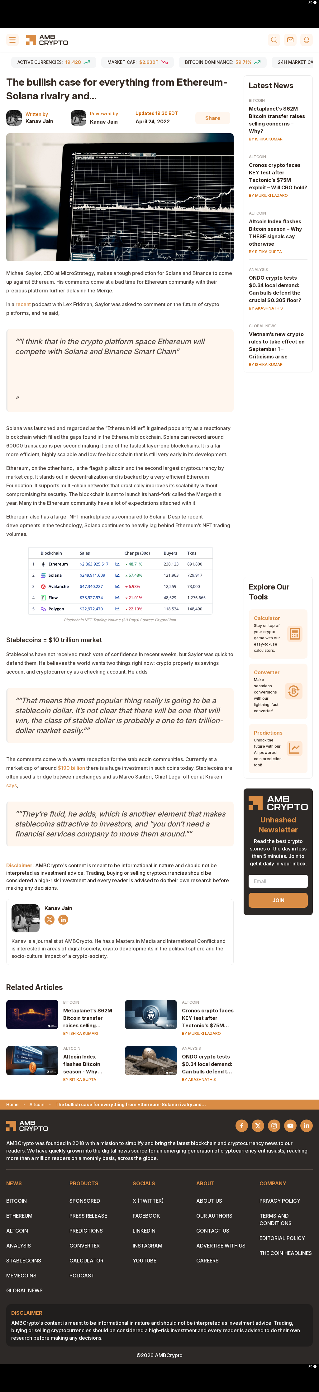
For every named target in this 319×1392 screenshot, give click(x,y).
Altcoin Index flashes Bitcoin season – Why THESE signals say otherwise (275, 232)
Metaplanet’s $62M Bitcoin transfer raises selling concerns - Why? (87, 1018)
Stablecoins (23, 1260)
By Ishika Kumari (80, 1033)
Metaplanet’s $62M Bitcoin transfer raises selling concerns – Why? (277, 120)
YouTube (144, 1260)
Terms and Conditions (275, 1219)
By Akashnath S (199, 1079)
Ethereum (19, 1216)
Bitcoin (71, 1002)
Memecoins (21, 1275)
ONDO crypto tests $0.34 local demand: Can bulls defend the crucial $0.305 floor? (207, 1064)
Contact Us (212, 1231)
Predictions (86, 1231)
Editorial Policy (282, 1238)
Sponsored (84, 1201)
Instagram (147, 1246)
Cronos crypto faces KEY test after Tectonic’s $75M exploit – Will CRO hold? (278, 176)
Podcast (81, 1275)
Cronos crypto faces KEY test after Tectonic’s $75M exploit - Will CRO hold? (208, 1018)
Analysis (191, 1048)
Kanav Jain (39, 121)
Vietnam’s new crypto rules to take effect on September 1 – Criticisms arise (277, 345)
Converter (84, 1246)
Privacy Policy (279, 1201)
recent (23, 304)
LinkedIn (144, 1231)
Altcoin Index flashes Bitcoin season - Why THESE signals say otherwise (86, 1064)
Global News (263, 326)
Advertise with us (220, 1246)
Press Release (88, 1216)
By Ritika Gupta (79, 1079)
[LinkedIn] (63, 920)
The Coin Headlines (285, 1253)
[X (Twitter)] (50, 920)
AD (310, 2)
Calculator (86, 1260)
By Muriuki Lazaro (201, 1033)
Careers (207, 1260)
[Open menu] (12, 40)
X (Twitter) (148, 1201)
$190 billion (71, 768)
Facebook (146, 1216)
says (11, 785)
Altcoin (190, 1002)
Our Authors (214, 1216)
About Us (209, 1201)
